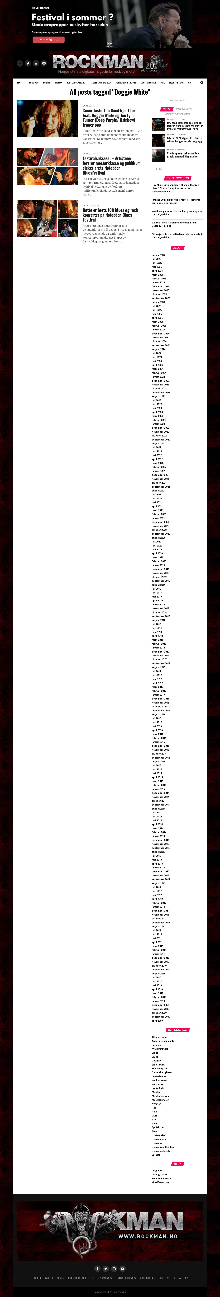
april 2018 (157, 636)
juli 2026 (156, 259)
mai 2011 (157, 938)
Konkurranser (159, 1080)
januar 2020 (158, 565)
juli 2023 (156, 400)
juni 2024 (157, 357)
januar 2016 (158, 742)
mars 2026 (157, 274)
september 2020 (161, 534)
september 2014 (161, 804)
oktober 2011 (159, 918)
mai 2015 (157, 773)
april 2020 (157, 553)
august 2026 (158, 255)
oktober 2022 (159, 435)
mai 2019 (157, 596)
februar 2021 (159, 514)
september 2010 (161, 969)
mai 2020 (157, 549)
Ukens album (159, 1139)
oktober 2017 (159, 659)
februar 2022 (159, 467)
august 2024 (158, 349)
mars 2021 (157, 510)
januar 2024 (158, 376)
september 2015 (161, 757)
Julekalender (159, 1076)
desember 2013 (160, 840)
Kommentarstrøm (162, 1178)
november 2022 (160, 432)
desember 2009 (160, 1005)
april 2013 (157, 863)
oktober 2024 (159, 341)
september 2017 (161, 663)
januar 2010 (158, 1001)
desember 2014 (160, 793)
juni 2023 (157, 404)
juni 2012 (157, 891)
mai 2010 (157, 985)
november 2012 (160, 875)
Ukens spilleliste (161, 1151)
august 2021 (158, 490)
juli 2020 (156, 541)
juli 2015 (156, 765)
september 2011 (161, 922)
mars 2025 (157, 321)
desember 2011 (160, 910)
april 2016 (157, 730)
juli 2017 (156, 671)
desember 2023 (160, 381)
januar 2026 (158, 282)
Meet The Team (176, 82)
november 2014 (160, 797)
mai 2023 (157, 408)
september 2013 (161, 848)
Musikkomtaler (160, 1100)
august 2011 (158, 926)
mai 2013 (157, 859)
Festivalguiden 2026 (126, 82)
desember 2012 (160, 871)
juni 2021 (157, 498)
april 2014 (157, 824)
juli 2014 (156, 812)
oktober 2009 (159, 1013)
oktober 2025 (159, 294)
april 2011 (157, 942)
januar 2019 (158, 604)
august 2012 (158, 883)
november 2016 (160, 702)
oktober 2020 (159, 530)
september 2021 (161, 487)
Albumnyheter (160, 1037)
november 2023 (160, 384)
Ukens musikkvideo (163, 1147)
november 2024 (160, 337)
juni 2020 (157, 545)
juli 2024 (156, 353)
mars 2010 (157, 993)
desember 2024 (160, 333)
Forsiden (33, 82)
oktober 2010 (159, 965)
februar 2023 (159, 420)
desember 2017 (160, 651)
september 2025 (161, 298)
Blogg (155, 1052)
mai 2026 (157, 267)
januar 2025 (158, 329)
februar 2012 (159, 903)
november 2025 (160, 290)
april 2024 (157, 365)
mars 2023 (157, 416)
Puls (154, 1111)
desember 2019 (160, 569)
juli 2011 (156, 930)
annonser (157, 1045)
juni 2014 (157, 816)
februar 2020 (159, 561)
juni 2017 (157, 675)
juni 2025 (157, 310)
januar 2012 (158, 907)
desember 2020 (160, 522)
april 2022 (157, 459)
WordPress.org (160, 1182)
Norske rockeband (76, 82)
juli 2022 (156, 447)
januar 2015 (158, 789)
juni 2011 (157, 934)
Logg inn (157, 1170)
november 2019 (160, 573)
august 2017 (158, 667)
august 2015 (158, 761)
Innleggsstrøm (160, 1174)
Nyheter (47, 82)
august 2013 (158, 852)
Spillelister (158, 1127)
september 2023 (161, 392)
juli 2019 (156, 589)
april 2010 (157, 989)
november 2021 (160, 479)
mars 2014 (157, 828)
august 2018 (158, 620)
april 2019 (157, 600)
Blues (155, 1057)
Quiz (162, 82)
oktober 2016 (159, 706)
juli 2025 (156, 306)
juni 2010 (157, 981)
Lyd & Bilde (158, 1088)
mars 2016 (157, 734)
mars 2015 (157, 781)
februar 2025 (159, 325)
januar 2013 (158, 867)
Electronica (158, 1064)
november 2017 (160, 655)
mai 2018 (157, 632)
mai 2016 (157, 726)
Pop (154, 1108)
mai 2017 (157, 679)
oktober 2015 (159, 753)
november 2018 (160, 608)
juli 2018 (156, 624)
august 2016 (158, 714)
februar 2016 (159, 738)
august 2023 (158, 396)
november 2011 (160, 914)
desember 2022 (160, 427)
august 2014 (158, 808)
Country (156, 1060)
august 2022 (158, 443)
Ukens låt (157, 1143)
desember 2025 (160, 286)
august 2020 (158, 538)
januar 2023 (158, 424)
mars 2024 (157, 369)
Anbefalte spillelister (163, 1041)
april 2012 (157, 899)
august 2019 (158, 585)
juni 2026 (157, 263)
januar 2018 (158, 647)
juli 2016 (156, 718)
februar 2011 (159, 950)
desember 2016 (160, 698)
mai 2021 (157, 502)
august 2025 (158, 302)
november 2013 (160, 844)
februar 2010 (159, 997)
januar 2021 (158, 518)
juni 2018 (157, 628)
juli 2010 (156, 977)
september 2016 (161, 710)
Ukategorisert (159, 1135)
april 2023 (157, 412)
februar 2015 (159, 785)
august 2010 (158, 973)
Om (189, 82)
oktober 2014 (159, 801)
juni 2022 (157, 451)
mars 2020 (157, 557)
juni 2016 (157, 722)
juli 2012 (156, 887)
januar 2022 (158, 471)
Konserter (157, 1084)
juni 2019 (157, 592)
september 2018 (161, 616)
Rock (155, 1123)
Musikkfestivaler (161, 1096)
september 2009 (161, 1016)
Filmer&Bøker (159, 1068)
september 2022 (161, 439)
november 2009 (160, 1009)
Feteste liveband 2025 (100, 82)
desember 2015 (160, 746)
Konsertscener (148, 82)
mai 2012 (157, 895)
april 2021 (157, 506)
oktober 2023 (159, 388)
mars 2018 (157, 640)
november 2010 (160, 962)
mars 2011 (157, 946)
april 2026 (157, 270)
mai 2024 (157, 361)
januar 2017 (158, 695)
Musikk (58, 82)
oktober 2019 (159, 577)
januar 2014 (158, 836)
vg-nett (156, 1155)
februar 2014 (159, 832)
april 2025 (157, 318)
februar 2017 (159, 691)
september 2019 (161, 581)
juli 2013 (156, 856)
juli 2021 (156, 494)
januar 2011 (158, 954)
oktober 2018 (159, 612)
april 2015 (157, 777)
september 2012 (161, 879)
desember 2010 (160, 958)
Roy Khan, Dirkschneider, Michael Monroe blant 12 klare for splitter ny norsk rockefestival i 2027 (175, 188)
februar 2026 (159, 278)
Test (154, 1131)
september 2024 (161, 345)
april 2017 (157, 683)
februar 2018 (159, 644)
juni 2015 (157, 769)
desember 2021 (160, 475)
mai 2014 (157, 820)
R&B (154, 1119)
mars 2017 (157, 687)
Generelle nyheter (162, 1072)
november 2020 (160, 526)
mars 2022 (157, 463)
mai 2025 (157, 314)
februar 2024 (159, 373)
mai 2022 (157, 455)
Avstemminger (160, 1049)
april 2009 (157, 1020)
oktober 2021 (159, 483)
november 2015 (160, 750)
